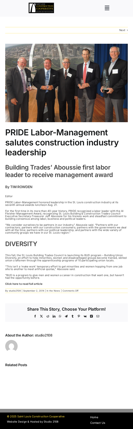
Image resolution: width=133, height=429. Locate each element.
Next (122, 30)
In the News (53, 290)
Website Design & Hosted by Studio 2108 (33, 421)
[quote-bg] (41, 4)
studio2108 (15, 290)
